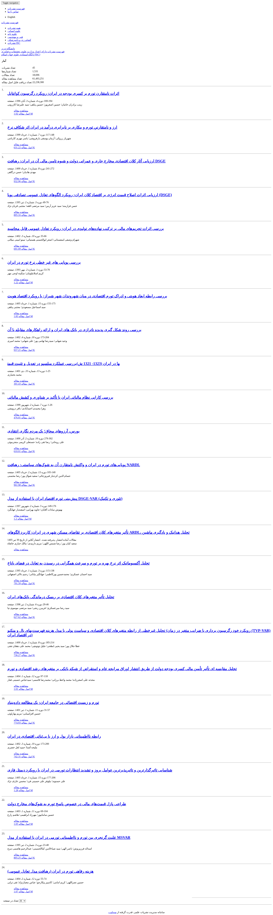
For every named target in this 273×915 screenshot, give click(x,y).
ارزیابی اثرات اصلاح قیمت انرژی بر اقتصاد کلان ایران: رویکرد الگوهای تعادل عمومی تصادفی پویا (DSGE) (89, 195)
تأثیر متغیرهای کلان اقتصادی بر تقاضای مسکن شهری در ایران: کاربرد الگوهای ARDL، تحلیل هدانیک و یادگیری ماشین (98, 532)
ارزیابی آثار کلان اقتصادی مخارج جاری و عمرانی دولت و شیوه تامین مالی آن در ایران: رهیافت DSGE (86, 161)
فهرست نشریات (16, 8)
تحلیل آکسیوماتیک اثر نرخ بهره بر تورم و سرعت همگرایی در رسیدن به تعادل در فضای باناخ (78, 563)
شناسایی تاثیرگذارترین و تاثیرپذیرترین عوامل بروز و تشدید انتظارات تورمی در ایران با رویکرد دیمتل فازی (89, 770)
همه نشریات (14, 28)
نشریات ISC (14, 43)
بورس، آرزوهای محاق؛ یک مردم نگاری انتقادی (43, 431)
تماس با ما (13, 11)
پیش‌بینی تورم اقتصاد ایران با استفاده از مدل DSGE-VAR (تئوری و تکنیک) (64, 498)
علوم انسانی (14, 31)
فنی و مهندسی (15, 37)
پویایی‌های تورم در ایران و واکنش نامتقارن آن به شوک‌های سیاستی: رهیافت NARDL (73, 465)
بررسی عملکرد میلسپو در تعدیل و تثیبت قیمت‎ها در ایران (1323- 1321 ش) (63, 364)
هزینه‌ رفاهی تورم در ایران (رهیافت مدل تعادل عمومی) (50, 871)
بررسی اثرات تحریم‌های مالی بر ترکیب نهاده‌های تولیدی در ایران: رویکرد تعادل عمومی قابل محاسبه (85, 229)
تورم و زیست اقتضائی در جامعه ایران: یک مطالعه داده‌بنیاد (53, 702)
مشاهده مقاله (21, 110)
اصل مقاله (23, 113)
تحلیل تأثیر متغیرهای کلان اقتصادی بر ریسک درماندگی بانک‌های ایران (60, 597)
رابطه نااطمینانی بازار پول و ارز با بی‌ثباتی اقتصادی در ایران (54, 736)
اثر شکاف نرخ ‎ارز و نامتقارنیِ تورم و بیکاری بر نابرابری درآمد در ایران (62, 127)
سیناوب (112, 912)
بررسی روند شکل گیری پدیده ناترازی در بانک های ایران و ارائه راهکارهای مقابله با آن (74, 330)
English (11, 17)
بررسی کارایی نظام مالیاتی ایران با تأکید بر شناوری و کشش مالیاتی (60, 397)
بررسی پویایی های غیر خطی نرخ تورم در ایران (44, 262)
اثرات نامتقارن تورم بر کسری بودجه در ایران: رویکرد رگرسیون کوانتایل (63, 93)
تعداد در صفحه (10, 900)
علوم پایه (12, 34)
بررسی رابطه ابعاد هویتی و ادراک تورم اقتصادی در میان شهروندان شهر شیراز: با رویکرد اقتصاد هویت (87, 296)
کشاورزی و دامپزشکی (19, 40)
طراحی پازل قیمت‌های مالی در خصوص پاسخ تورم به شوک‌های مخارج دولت (66, 804)
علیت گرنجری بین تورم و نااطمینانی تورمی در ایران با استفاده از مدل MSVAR (68, 837)
